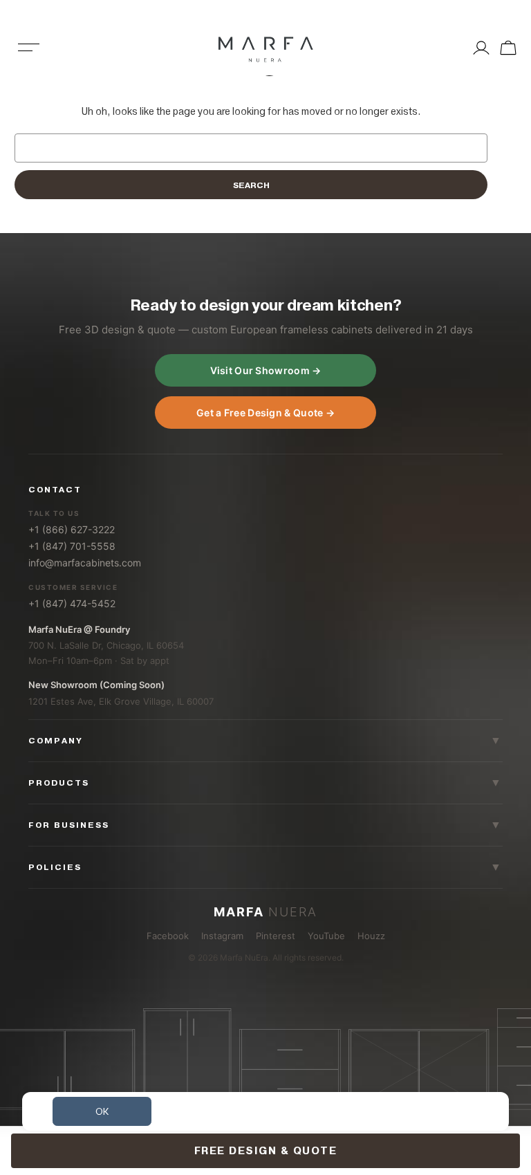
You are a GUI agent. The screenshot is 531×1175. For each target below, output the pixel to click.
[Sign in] (481, 47)
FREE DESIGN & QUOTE (265, 1151)
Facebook (168, 935)
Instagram (222, 935)
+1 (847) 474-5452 (71, 603)
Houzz (371, 935)
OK (102, 1111)
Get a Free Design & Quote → (265, 412)
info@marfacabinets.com (84, 562)
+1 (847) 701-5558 (71, 546)
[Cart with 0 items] (507, 47)
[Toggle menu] (29, 56)
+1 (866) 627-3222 (71, 529)
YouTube (326, 935)
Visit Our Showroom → (266, 370)
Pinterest (275, 935)
